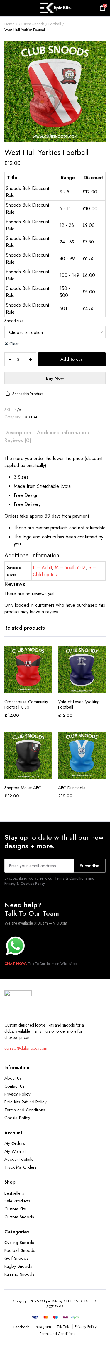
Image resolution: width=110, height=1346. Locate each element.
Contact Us (14, 1086)
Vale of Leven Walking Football (79, 704)
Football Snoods (19, 1250)
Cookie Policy (17, 1118)
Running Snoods (19, 1274)
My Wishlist (15, 1151)
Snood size (13, 321)
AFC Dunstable (72, 788)
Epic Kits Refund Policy (25, 1102)
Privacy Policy (17, 1094)
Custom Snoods (31, 24)
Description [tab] (17, 432)
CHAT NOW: (15, 963)
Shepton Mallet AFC (22, 788)
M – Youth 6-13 (70, 567)
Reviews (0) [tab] (17, 440)
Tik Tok (63, 1326)
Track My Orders (20, 1167)
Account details (18, 1159)
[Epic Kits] (55, 8)
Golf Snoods (16, 1258)
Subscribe (89, 866)
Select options (28, 687)
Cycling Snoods (19, 1242)
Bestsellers (14, 1193)
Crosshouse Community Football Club (26, 704)
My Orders (14, 1143)
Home (9, 24)
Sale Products (17, 1201)
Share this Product (27, 394)
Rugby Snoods (18, 1266)
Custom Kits (15, 1209)
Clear (14, 344)
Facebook (21, 1327)
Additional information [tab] (63, 432)
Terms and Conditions (24, 1110)
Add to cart (72, 359)
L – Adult (42, 567)
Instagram (43, 1326)
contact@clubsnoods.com (25, 1048)
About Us (13, 1078)
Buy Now (55, 378)
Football (54, 24)
